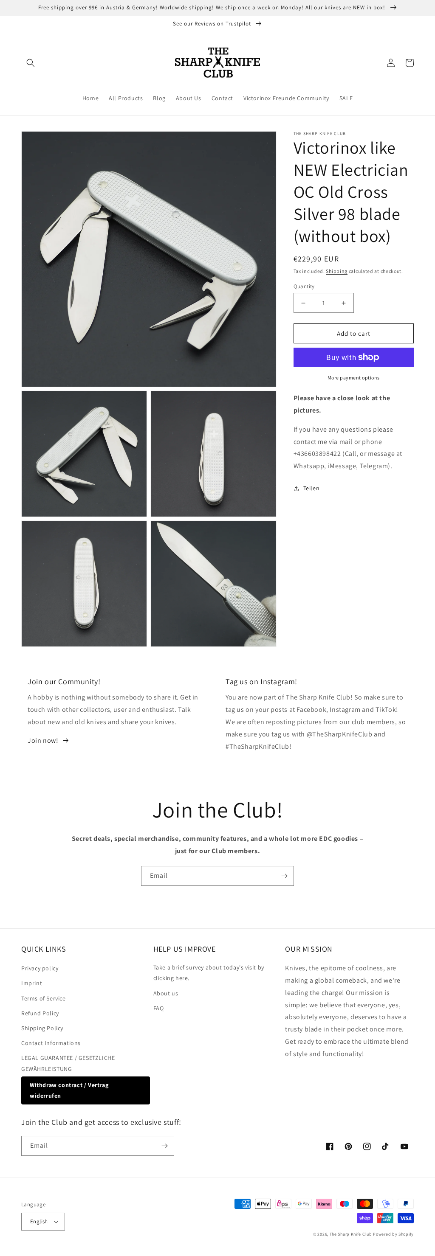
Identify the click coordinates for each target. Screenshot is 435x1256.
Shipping (336, 271)
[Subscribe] (284, 876)
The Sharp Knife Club (351, 1234)
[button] (30, 62)
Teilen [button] (311, 488)
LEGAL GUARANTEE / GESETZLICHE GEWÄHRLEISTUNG (68, 1063)
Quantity (304, 286)
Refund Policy (40, 1013)
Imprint (31, 983)
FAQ (158, 1008)
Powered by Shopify (393, 1234)
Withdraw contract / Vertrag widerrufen (69, 1090)
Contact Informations (51, 1043)
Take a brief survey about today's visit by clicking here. (208, 973)
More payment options (354, 377)
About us (165, 993)
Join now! (43, 740)
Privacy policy (39, 968)
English (39, 1221)
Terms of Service (43, 998)
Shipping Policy (42, 1028)
